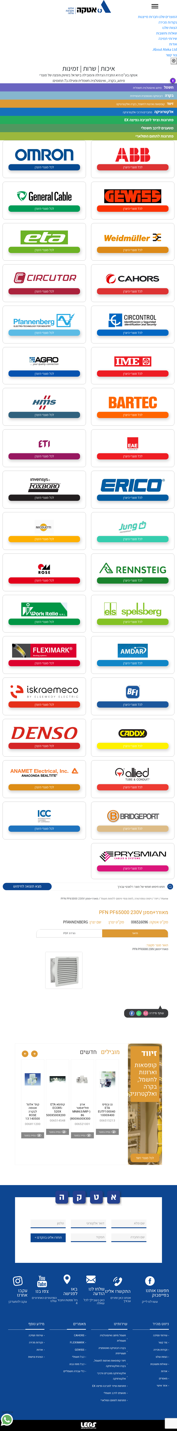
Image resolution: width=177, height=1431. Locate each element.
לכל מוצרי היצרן (132, 167)
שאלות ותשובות (166, 33)
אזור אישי (162, 1386)
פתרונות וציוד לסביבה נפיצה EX (109, 1386)
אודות (173, 44)
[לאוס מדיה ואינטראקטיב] (88, 1425)
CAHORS (79, 1335)
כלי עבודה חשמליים (73, 1371)
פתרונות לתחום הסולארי (113, 1400)
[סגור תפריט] (174, 61)
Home (164, 899)
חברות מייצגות (148, 16)
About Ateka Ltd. (164, 49)
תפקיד (100, 1237)
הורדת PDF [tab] (69, 933)
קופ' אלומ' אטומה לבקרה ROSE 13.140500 (32, 1111)
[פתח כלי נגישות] (173, 80)
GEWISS (79, 1350)
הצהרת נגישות (35, 1357)
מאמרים (163, 1378)
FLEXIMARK (77, 1342)
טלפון (60, 1223)
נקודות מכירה (168, 22)
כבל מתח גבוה (76, 1364)
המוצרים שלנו (167, 16)
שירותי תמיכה (168, 38)
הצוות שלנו (169, 27)
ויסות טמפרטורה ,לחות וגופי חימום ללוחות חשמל (126, 899)
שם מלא (139, 1223)
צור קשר (171, 55)
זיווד (156, 899)
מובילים (110, 1052)
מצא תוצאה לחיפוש (27, 886)
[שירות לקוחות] (7, 1420)
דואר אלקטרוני (95, 1223)
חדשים (88, 1052)
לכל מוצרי (145, 1158)
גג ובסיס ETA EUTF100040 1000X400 (106, 1109)
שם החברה (138, 1237)
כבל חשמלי (78, 1357)
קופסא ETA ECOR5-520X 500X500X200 (56, 1109)
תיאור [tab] (135, 933)
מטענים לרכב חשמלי (115, 1393)
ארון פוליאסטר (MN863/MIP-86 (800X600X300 (80, 1111)
